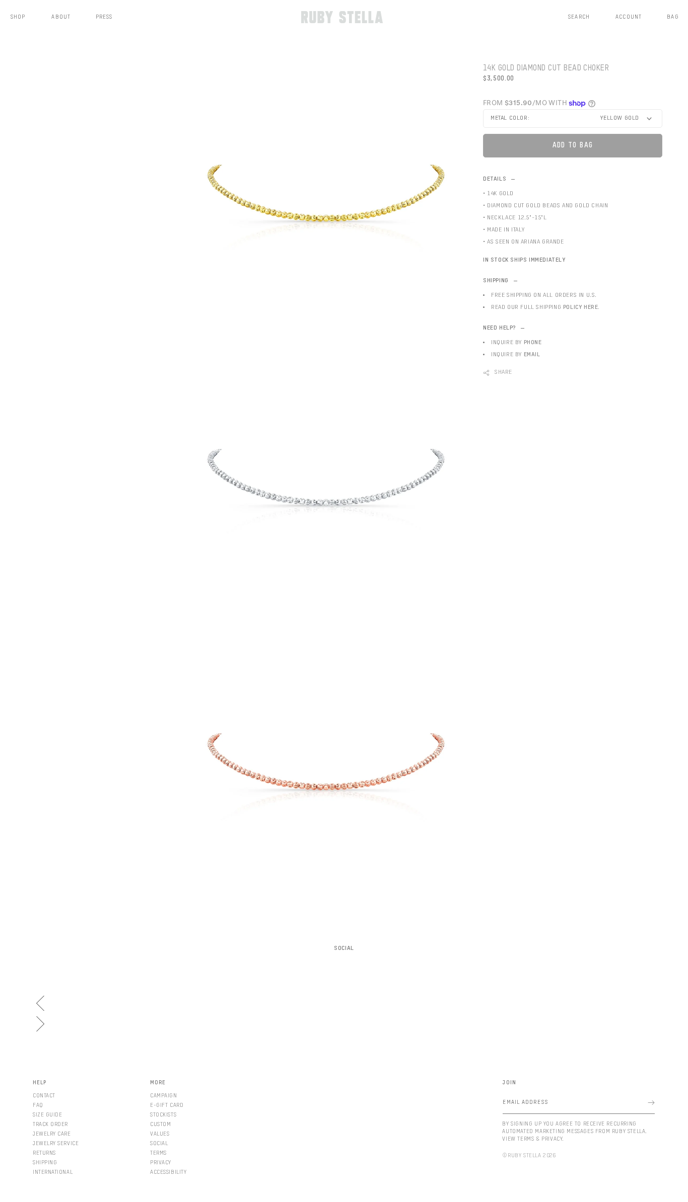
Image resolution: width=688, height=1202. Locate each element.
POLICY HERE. (581, 307)
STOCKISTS (163, 1114)
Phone (533, 343)
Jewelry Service (56, 1143)
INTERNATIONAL (53, 1172)
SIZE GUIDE (47, 1114)
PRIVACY (160, 1162)
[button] (579, 17)
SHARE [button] (503, 372)
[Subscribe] (651, 1102)
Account (628, 17)
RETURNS (44, 1153)
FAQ (38, 1105)
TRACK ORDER (50, 1124)
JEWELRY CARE (52, 1134)
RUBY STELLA (524, 1155)
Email (532, 355)
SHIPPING (45, 1162)
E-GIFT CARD (166, 1105)
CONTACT (44, 1095)
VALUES (159, 1134)
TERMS (158, 1153)
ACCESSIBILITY (168, 1172)
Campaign (163, 1095)
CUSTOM (160, 1124)
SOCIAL (159, 1143)
